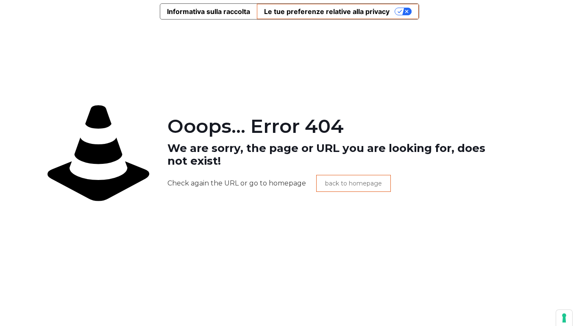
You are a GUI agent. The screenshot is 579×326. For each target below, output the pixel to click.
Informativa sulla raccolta (208, 11)
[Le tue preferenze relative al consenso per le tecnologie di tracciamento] (564, 318)
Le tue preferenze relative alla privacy (327, 11)
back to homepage (353, 183)
